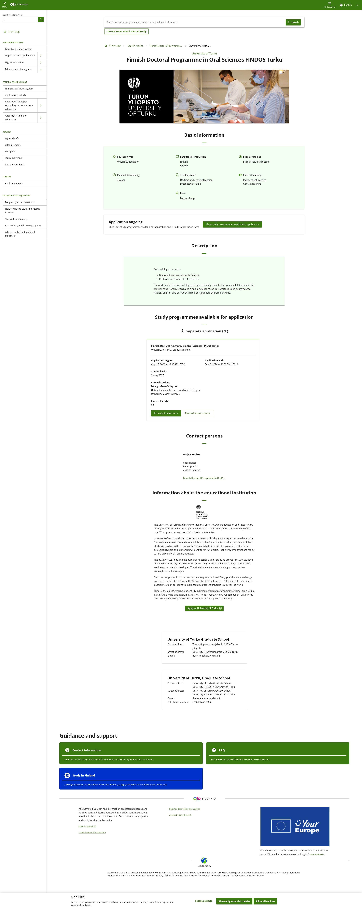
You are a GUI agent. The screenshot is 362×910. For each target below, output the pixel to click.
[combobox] (194, 22)
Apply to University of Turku (203, 608)
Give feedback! (317, 854)
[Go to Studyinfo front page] (20, 5)
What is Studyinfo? (87, 826)
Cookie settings (203, 900)
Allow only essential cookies (234, 901)
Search (295, 22)
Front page (14, 31)
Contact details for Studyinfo (92, 832)
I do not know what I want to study (126, 31)
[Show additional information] (138, 175)
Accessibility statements (180, 815)
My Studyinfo (329, 7)
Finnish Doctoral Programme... (166, 45)
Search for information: (12, 15)
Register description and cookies (184, 809)
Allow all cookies (265, 901)
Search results (135, 45)
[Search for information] (41, 19)
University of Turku (204, 53)
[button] (349, 5)
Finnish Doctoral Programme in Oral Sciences (204, 478)
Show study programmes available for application (232, 224)
